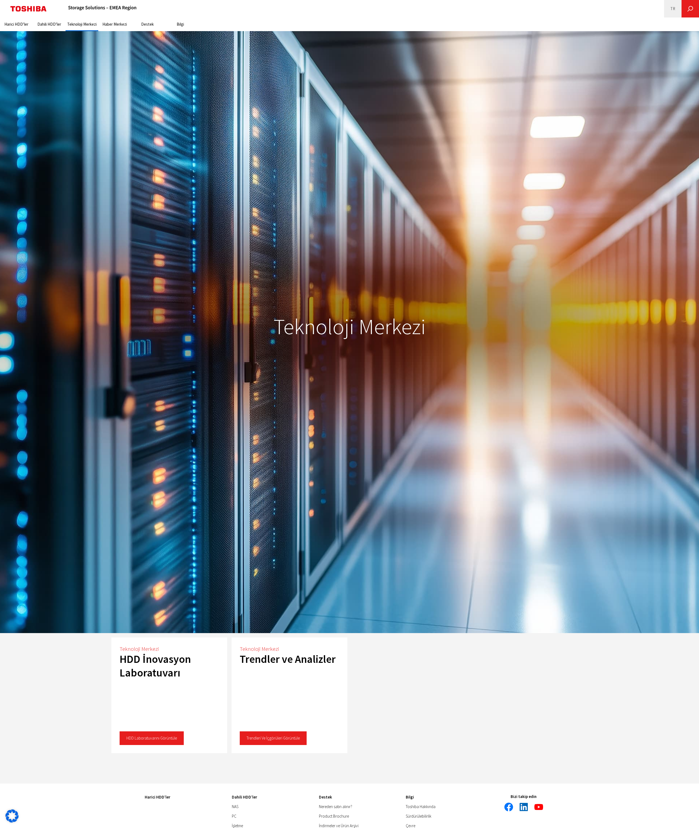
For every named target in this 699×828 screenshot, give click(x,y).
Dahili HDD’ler (49, 24)
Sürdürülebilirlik (418, 816)
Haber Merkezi (114, 24)
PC (234, 816)
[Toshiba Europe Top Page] (28, 8)
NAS (235, 806)
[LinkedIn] (523, 807)
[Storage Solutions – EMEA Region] (102, 9)
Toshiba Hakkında (421, 806)
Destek (147, 24)
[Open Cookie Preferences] (12, 821)
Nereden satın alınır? (335, 806)
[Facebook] (508, 807)
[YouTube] (538, 807)
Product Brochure (334, 816)
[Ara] (690, 8)
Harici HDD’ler (16, 24)
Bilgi (180, 24)
